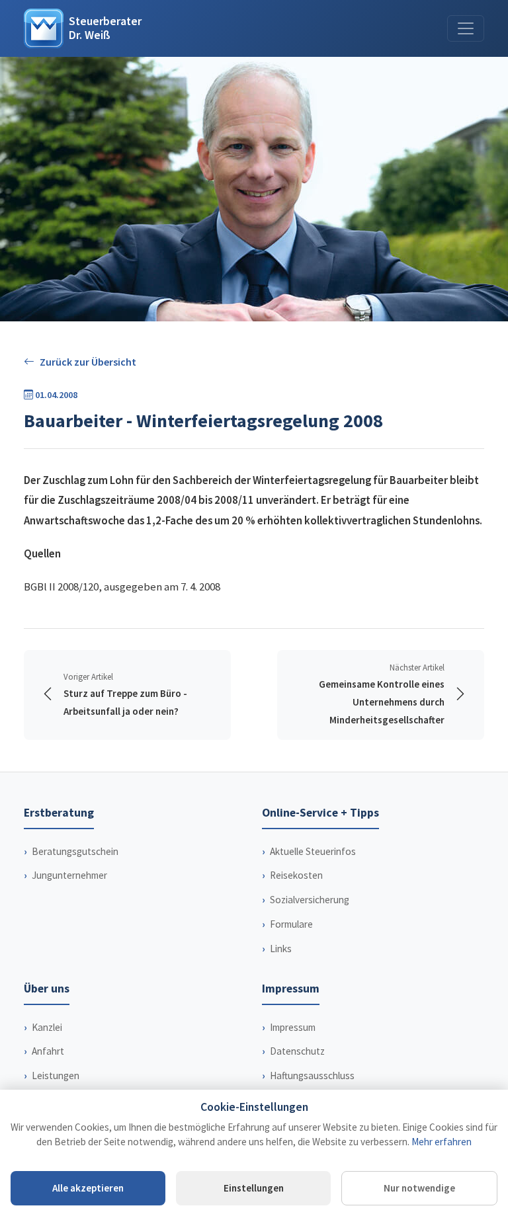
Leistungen (55, 1075)
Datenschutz (297, 1051)
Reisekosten (296, 875)
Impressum (293, 1027)
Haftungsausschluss (312, 1075)
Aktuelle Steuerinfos (313, 851)
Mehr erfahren (441, 1141)
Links (281, 948)
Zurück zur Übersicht (88, 361)
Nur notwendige (419, 1188)
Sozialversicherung (309, 899)
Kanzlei (47, 1027)
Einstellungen (254, 1188)
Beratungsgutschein (75, 851)
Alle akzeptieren (88, 1188)
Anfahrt (48, 1051)
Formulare (291, 924)
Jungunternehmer (69, 875)
